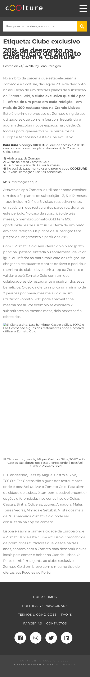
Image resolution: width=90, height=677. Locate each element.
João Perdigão (50, 66)
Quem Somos (45, 597)
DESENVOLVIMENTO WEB (34, 664)
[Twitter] (51, 638)
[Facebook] (20, 638)
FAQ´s (66, 614)
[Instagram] (35, 638)
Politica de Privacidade (45, 606)
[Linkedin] (66, 638)
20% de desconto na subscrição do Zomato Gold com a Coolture (42, 53)
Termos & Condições (37, 614)
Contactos (56, 623)
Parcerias (32, 623)
